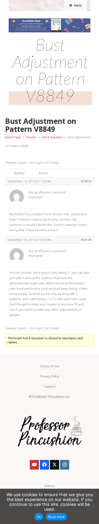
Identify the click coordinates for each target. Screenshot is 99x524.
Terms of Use (49, 366)
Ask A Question (52, 137)
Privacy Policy (49, 376)
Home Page (13, 137)
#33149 (86, 240)
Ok (39, 517)
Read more (56, 517)
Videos (49, 486)
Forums (31, 137)
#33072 (86, 181)
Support (50, 386)
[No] (93, 506)
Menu (78, 5)
